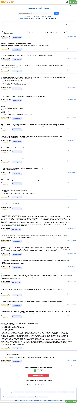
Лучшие (42, 16)
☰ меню (73, 2)
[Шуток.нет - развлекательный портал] (7, 3)
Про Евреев (60, 392)
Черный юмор (39, 392)
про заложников (39, 22)
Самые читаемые (22, 396)
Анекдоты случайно (32, 396)
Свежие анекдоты (71, 401)
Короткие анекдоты (19, 392)
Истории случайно (43, 396)
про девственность (57, 22)
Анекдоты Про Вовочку (50, 392)
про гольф (48, 22)
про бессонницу (16, 22)
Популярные (35, 16)
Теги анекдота (16, 37)
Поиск (56, 13)
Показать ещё (70, 24)
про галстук (66, 22)
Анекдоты (28, 16)
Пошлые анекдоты (30, 392)
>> (41, 370)
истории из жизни (69, 392)
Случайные (48, 16)
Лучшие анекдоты (11, 396)
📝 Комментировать (71, 36)
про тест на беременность (28, 22)
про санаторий (7, 22)
